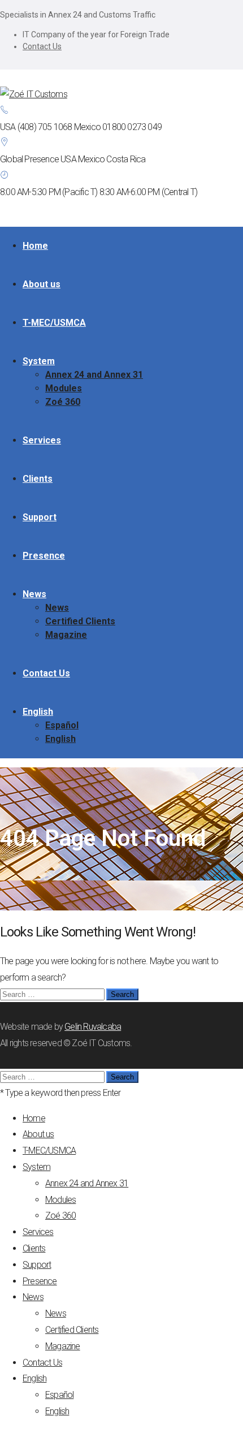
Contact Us (42, 46)
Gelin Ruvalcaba (92, 1026)
